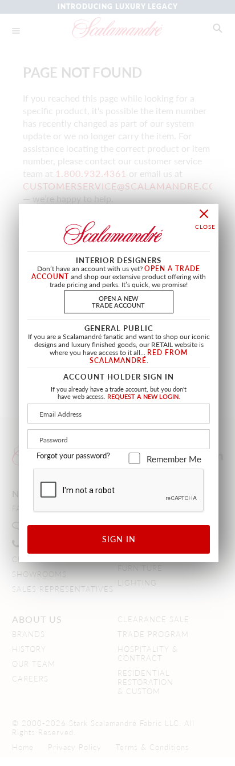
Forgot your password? (73, 455)
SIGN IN (119, 539)
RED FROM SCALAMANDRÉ (139, 356)
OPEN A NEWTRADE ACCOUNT (118, 301)
